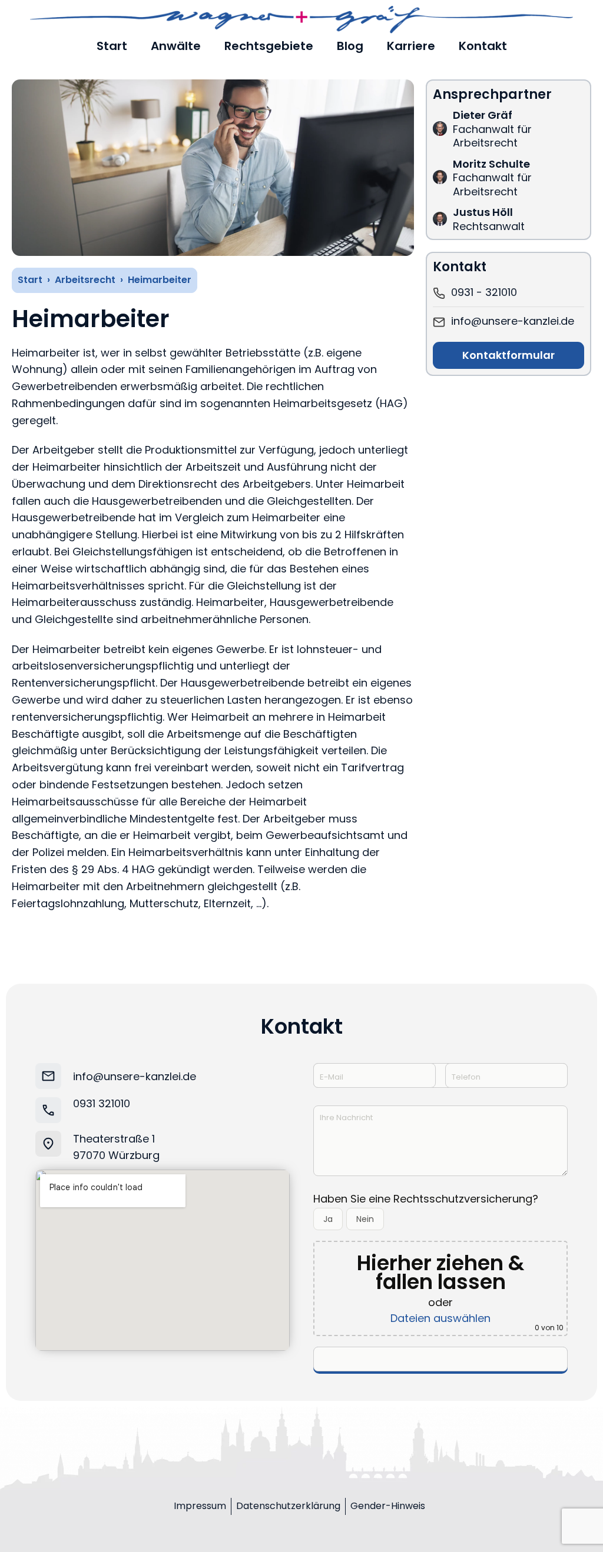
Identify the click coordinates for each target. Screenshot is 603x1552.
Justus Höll (483, 212)
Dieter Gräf (482, 115)
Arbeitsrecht (85, 280)
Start (30, 280)
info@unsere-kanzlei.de (134, 1076)
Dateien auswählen (440, 1318)
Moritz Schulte (491, 163)
